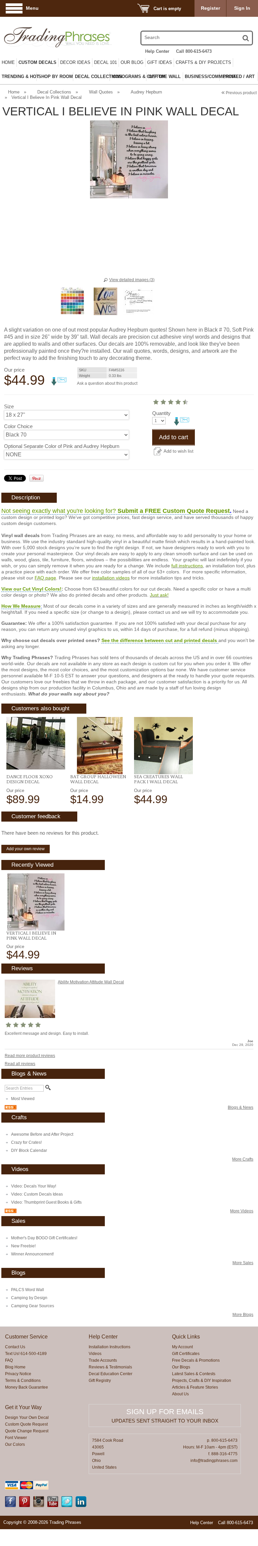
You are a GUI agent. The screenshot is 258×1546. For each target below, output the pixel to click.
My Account (182, 1347)
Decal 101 (105, 62)
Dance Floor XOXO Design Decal (29, 779)
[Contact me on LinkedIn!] (81, 1505)
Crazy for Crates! (26, 1142)
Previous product (239, 92)
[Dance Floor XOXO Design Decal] (35, 743)
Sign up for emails (165, 1411)
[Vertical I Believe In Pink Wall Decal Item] (35, 902)
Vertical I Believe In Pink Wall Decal (31, 935)
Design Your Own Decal (27, 1417)
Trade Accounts (103, 1360)
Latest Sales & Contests (193, 1373)
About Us (180, 1394)
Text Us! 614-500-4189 (26, 1353)
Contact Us (15, 1347)
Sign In (242, 8)
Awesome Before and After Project (42, 1134)
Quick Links (186, 1337)
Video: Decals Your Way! (33, 1186)
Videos (95, 1353)
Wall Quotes (101, 92)
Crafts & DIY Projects (203, 62)
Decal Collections (54, 92)
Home (8, 62)
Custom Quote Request (26, 1424)
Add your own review (25, 848)
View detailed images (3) (132, 279)
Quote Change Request (26, 1431)
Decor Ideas (75, 62)
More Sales (242, 1262)
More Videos (241, 1211)
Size (9, 406)
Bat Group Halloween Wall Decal (98, 779)
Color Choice (18, 426)
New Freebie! (23, 1246)
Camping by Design (29, 1297)
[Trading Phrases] (41, 37)
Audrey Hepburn (146, 92)
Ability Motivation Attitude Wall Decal (91, 982)
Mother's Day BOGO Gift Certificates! (44, 1238)
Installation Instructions (109, 1347)
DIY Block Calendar (29, 1150)
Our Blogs (181, 1367)
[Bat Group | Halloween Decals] (99, 745)
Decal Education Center (110, 1373)
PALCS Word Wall (27, 1289)
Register (210, 8)
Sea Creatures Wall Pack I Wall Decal (158, 779)
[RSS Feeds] (10, 1108)
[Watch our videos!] (52, 1505)
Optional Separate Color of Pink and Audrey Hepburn (61, 446)
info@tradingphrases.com (214, 1460)
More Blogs (242, 1314)
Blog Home (15, 1367)
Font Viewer (16, 1437)
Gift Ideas (159, 62)
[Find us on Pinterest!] (24, 1505)
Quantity (161, 413)
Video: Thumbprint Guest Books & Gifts (46, 1202)
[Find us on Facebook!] (10, 1505)
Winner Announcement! (32, 1254)
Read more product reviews (30, 1055)
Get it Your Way (23, 1407)
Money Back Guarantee (26, 1387)
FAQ (9, 1360)
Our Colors (15, 1444)
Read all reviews (20, 1063)
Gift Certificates (186, 1353)
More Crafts (242, 1159)
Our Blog (132, 62)
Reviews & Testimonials (110, 1367)
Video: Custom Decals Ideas (37, 1194)
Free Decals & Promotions (196, 1360)
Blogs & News (240, 1107)
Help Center (157, 51)
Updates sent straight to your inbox (165, 1421)
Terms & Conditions (23, 1380)
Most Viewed (23, 1098)
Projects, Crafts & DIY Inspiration (201, 1380)
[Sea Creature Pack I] (163, 745)
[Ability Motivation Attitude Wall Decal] (30, 1016)
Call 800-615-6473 (194, 51)
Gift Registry (100, 1380)
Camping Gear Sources (32, 1306)
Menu (32, 8)
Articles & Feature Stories (195, 1387)
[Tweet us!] (66, 1505)
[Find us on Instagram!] (38, 1505)
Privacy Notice (18, 1373)
